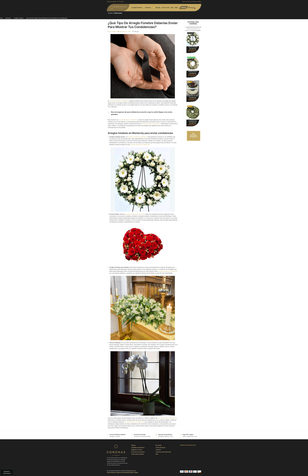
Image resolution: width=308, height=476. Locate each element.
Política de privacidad (137, 454)
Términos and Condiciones (163, 452)
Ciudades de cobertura (137, 447)
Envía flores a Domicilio (138, 452)
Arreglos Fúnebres (18, 18)
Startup (133, 445)
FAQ (157, 454)
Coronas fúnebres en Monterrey (119, 101)
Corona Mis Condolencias (193, 120)
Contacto (158, 449)
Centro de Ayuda (160, 447)
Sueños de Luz (193, 71)
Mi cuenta (158, 445)
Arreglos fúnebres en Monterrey (151, 123)
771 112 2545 (120, 1)
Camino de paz (192, 47)
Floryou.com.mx (131, 470)
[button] (194, 7)
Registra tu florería (136, 449)
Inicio (1, 18)
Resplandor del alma (193, 96)
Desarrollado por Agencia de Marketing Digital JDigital (122, 472)
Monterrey (8, 18)
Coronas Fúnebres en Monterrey (134, 422)
